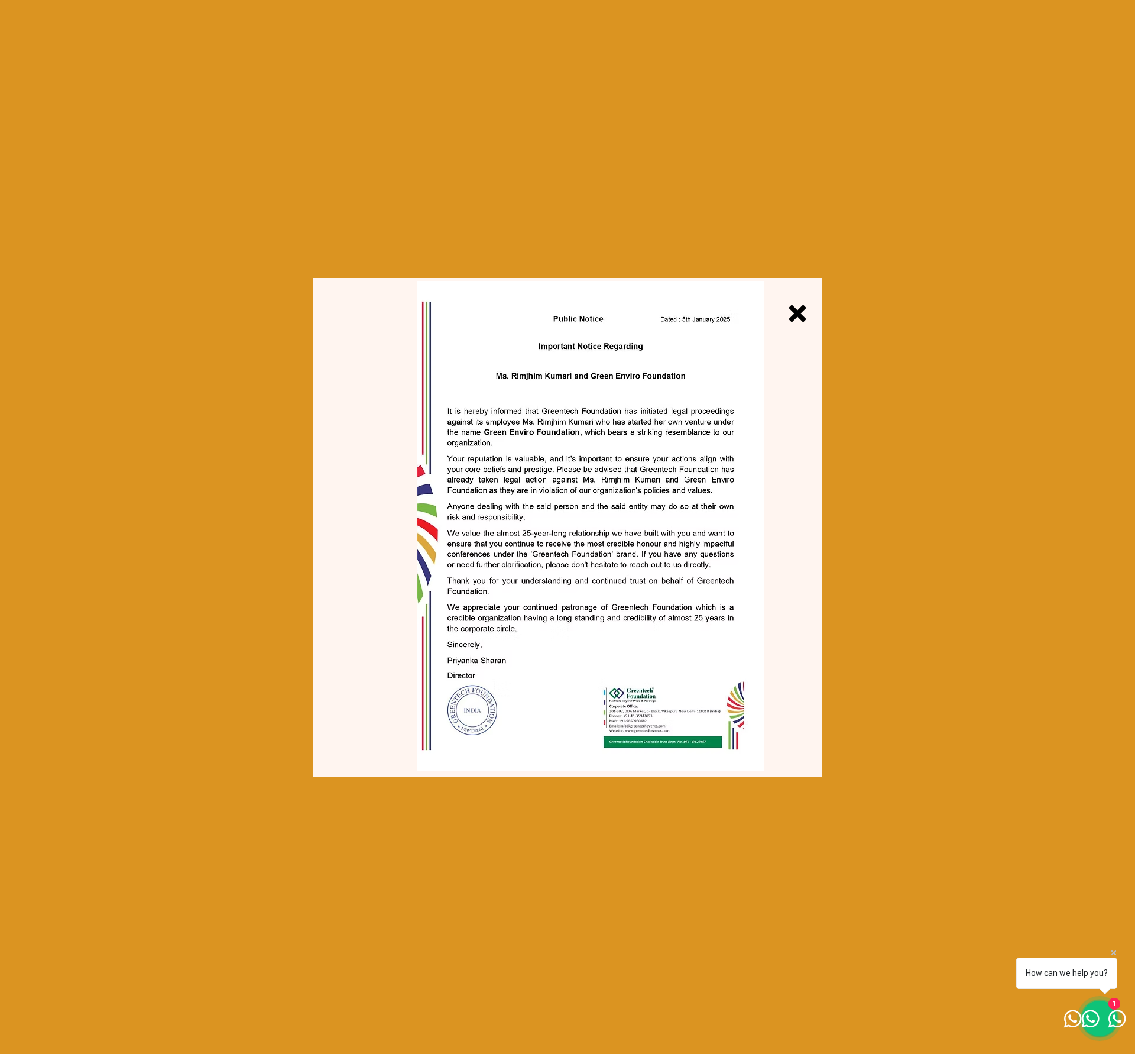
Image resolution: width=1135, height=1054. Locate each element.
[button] (797, 313)
